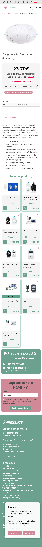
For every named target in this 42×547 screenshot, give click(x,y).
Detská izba (6, 13)
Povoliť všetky (15, 533)
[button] (2, 7)
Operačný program (10, 481)
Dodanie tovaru (8, 468)
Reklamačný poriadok (11, 471)
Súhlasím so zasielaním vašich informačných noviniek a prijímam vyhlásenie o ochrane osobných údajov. (20, 402)
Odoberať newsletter (20, 408)
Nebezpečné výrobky (10, 495)
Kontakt (5, 466)
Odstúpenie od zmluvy (11, 498)
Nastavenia (28, 533)
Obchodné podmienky (11, 473)
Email (5, 391)
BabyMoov (21, 101)
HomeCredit (7, 493)
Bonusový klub (8, 483)
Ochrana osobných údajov (12, 478)
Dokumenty (7, 476)
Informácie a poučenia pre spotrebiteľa (18, 490)
